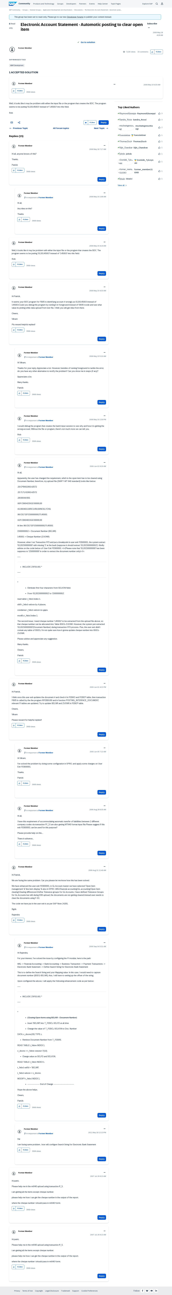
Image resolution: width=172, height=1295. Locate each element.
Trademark (65, 1291)
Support (75, 1291)
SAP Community (14, 10)
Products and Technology (43, 4)
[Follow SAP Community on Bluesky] (147, 1291)
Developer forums (75, 17)
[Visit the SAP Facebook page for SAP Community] (143, 1291)
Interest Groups (35, 10)
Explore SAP (147, 4)
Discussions (78, 10)
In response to (39, 198)
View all (121, 185)
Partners (82, 4)
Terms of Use (27, 1291)
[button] (152, 52)
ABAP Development (16, 65)
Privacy (17, 1291)
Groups (60, 4)
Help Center (103, 4)
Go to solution (88, 42)
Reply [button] (104, 122)
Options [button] (148, 27)
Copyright (39, 1291)
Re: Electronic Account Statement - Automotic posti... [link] (103, 10)
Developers (71, 4)
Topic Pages (116, 4)
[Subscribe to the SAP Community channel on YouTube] (152, 1291)
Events (92, 4)
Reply (102, 179)
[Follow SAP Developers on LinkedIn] (156, 1291)
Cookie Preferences (89, 1291)
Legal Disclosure (52, 1291)
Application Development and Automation (57, 10)
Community (24, 4)
